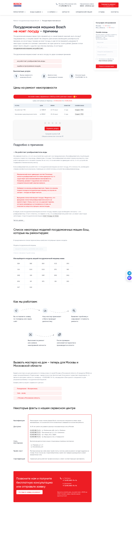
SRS (68, 281)
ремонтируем (18, 12)
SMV (18, 281)
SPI (31, 281)
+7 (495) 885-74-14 (68, 5)
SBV (43, 263)
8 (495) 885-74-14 (35, 430)
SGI (18, 269)
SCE (55, 263)
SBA (18, 263)
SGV (43, 269)
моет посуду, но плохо (51, 216)
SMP (43, 275)
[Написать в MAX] (129, 278)
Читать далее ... (19, 220)
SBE (31, 263)
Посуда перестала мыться (51, 21)
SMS (55, 275)
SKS (68, 269)
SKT (18, 287)
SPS (43, 281)
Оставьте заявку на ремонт (29, 492)
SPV (55, 269)
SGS (30, 269)
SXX (31, 287)
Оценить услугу (52, 128)
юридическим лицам (84, 12)
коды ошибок (35, 12)
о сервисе (51, 12)
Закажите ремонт (108, 5)
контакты (115, 12)
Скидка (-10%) (79, 109)
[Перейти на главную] (17, 5)
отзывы (102, 12)
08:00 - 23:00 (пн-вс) (87, 5)
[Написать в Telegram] (129, 273)
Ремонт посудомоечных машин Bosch (26, 21)
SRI (55, 281)
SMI (31, 275)
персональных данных (105, 60)
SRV (68, 263)
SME (18, 275)
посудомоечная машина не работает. (28, 48)
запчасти (65, 12)
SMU (67, 275)
